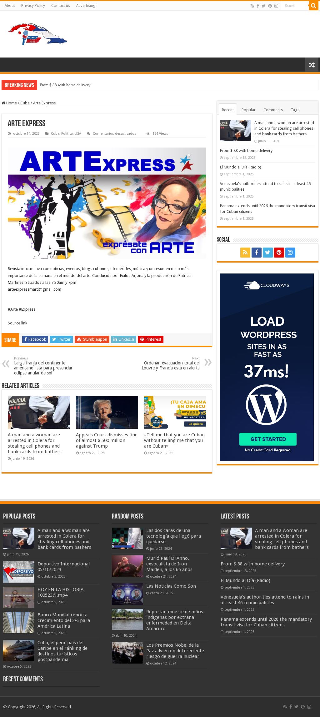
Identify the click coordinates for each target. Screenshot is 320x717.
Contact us (60, 5)
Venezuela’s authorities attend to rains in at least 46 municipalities (265, 599)
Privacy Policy (33, 5)
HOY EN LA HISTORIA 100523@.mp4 (60, 592)
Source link (17, 323)
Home (11, 103)
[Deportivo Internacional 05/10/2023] (18, 571)
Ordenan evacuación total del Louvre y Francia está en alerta (171, 363)
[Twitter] (263, 6)
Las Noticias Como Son (171, 586)
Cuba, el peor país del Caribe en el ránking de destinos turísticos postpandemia (63, 651)
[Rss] (252, 6)
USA (78, 134)
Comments (273, 110)
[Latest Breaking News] (37, 32)
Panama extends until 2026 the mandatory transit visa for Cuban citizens (266, 622)
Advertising (85, 5)
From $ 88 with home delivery (65, 85)
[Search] (313, 5)
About (10, 5)
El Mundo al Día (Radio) (240, 167)
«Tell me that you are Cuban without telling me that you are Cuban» (174, 440)
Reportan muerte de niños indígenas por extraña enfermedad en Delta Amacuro (174, 620)
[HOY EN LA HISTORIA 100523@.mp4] (18, 597)
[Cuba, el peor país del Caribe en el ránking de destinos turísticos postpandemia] (18, 650)
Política (67, 134)
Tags (295, 110)
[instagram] (276, 6)
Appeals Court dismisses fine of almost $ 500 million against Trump (107, 440)
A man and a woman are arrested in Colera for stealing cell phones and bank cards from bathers (35, 443)
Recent (228, 110)
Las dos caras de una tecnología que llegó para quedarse (173, 536)
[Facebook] (258, 6)
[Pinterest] (270, 6)
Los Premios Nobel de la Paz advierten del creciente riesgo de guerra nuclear (175, 650)
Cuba (25, 103)
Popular (249, 110)
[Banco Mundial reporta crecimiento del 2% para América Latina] (18, 622)
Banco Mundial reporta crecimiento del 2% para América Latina (64, 620)
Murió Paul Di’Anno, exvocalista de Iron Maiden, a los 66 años (169, 563)
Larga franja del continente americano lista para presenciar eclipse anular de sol (43, 365)
